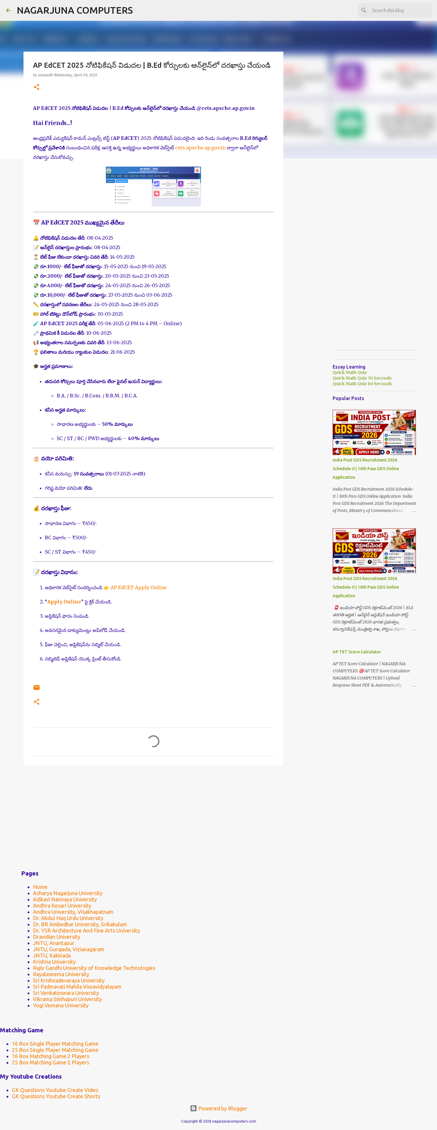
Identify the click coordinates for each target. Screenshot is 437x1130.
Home (40, 887)
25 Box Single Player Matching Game (55, 1050)
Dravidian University (56, 937)
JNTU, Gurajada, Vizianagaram (68, 949)
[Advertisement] (153, 816)
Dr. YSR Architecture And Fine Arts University (86, 930)
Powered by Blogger (222, 1108)
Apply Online (64, 602)
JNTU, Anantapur (53, 943)
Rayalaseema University (61, 974)
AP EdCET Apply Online (139, 587)
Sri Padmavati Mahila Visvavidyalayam (77, 987)
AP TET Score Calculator (357, 651)
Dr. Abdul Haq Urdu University (68, 918)
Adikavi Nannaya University (65, 899)
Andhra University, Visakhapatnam (73, 912)
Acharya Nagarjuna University (68, 893)
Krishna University (54, 962)
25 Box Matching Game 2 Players (50, 1062)
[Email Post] (36, 689)
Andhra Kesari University (62, 905)
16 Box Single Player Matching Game (55, 1044)
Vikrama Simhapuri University (67, 999)
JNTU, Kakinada (52, 955)
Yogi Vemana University (61, 1005)
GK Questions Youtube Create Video (55, 1090)
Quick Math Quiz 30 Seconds (362, 378)
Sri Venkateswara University (66, 993)
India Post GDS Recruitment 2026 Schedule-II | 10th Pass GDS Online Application (366, 469)
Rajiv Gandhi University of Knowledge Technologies (94, 968)
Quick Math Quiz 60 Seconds (362, 383)
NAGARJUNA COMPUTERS (75, 10)
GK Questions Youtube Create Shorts (56, 1096)
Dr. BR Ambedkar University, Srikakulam (80, 924)
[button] (36, 87)
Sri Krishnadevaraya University (69, 980)
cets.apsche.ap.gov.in (200, 148)
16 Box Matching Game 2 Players (50, 1056)
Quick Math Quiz (350, 372)
